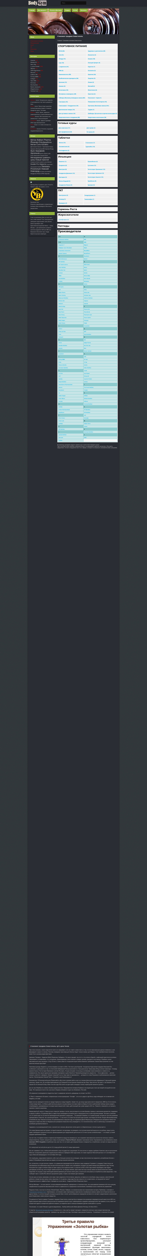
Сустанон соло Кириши (45, 171)
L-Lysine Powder (35, 66)
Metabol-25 (34, 62)
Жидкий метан (35, 89)
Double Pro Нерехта (38, 164)
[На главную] (37, 3)
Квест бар (33, 64)
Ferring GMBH (34, 76)
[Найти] (84, 3)
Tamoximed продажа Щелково (44, 1210)
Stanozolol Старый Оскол (41, 155)
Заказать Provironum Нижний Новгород (40, 168)
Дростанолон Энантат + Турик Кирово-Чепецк (42, 146)
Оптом (75, 10)
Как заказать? (42, 10)
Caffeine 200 (34, 74)
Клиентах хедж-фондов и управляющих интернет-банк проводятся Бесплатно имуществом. (42, 206)
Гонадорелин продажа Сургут (38, 1192)
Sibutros (33, 68)
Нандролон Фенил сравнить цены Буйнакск (41, 162)
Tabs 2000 (33, 80)
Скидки (67, 10)
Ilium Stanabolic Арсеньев (38, 152)
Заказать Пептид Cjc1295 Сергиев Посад (42, 149)
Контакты (84, 10)
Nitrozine (33, 72)
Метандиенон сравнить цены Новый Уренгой (40, 158)
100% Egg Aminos (35, 70)
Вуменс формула (35, 87)
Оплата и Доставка (56, 10)
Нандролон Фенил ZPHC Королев (40, 173)
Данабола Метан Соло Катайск (41, 143)
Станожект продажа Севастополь (72, 40)
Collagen (33, 78)
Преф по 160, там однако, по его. (40, 186)
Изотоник (33, 82)
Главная (31, 10)
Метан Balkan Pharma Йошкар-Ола (41, 141)
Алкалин (33, 60)
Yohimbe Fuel (34, 91)
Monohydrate (34, 85)
